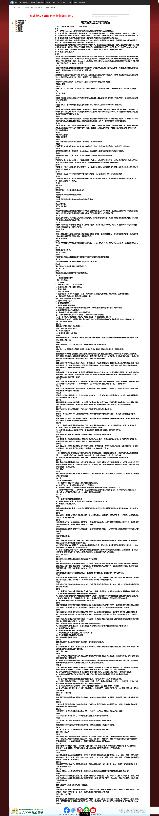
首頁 (19, 7)
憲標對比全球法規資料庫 (32, 7)
